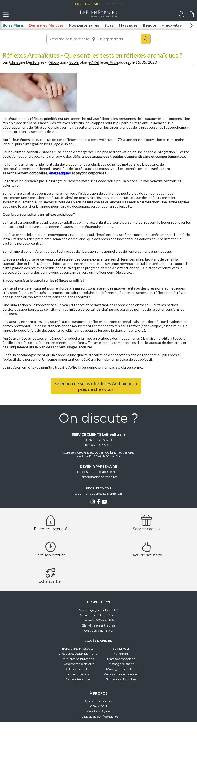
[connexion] (181, 16)
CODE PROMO (109, 4)
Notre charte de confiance (98, 615)
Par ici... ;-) (104, 439)
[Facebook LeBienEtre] (98, 503)
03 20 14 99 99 (101, 445)
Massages (128, 25)
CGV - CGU (98, 706)
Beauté (149, 25)
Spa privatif (121, 648)
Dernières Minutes (46, 25)
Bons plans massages (77, 648)
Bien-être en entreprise (98, 625)
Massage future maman (121, 674)
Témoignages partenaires (98, 477)
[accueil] (98, 16)
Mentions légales (98, 711)
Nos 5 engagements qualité (99, 610)
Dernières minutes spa (77, 659)
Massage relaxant (121, 664)
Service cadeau (146, 529)
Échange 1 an (50, 581)
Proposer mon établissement (98, 472)
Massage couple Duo (121, 669)
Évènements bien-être (78, 664)
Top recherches (78, 674)
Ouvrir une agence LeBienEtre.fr (98, 493)
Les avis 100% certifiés (98, 620)
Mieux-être (171, 25)
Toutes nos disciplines (121, 679)
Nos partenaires (84, 25)
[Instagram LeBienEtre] (92, 503)
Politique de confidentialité (98, 716)
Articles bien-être (77, 669)
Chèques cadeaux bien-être (77, 654)
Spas (109, 25)
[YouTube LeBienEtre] (104, 503)
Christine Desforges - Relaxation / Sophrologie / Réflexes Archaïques (69, 62)
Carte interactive (77, 679)
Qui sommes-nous (98, 701)
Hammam (121, 654)
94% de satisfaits (147, 555)
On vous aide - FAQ (98, 630)
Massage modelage (121, 659)
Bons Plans (13, 25)
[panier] (191, 16)
